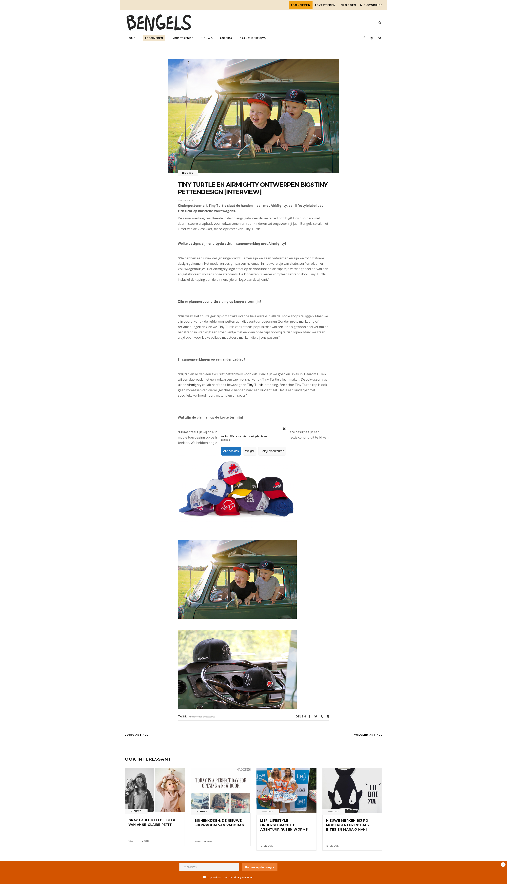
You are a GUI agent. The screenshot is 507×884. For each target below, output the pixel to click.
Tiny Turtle (255, 385)
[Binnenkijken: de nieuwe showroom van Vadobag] (221, 790)
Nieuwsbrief (371, 5)
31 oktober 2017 (203, 841)
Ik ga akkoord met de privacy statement (230, 877)
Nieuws (187, 172)
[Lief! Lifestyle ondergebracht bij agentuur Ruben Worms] (286, 790)
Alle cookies (231, 451)
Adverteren (325, 5)
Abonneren (301, 5)
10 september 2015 (187, 200)
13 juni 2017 (332, 845)
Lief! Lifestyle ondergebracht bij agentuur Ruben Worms (284, 825)
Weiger (249, 451)
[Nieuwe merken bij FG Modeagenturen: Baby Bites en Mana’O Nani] (352, 790)
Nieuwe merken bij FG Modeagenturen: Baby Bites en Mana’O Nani (348, 825)
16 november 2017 (139, 840)
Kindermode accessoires (202, 716)
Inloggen (348, 5)
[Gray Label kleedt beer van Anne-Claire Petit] (155, 790)
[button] (284, 429)
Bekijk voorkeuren (272, 451)
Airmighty (194, 385)
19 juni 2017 (266, 845)
